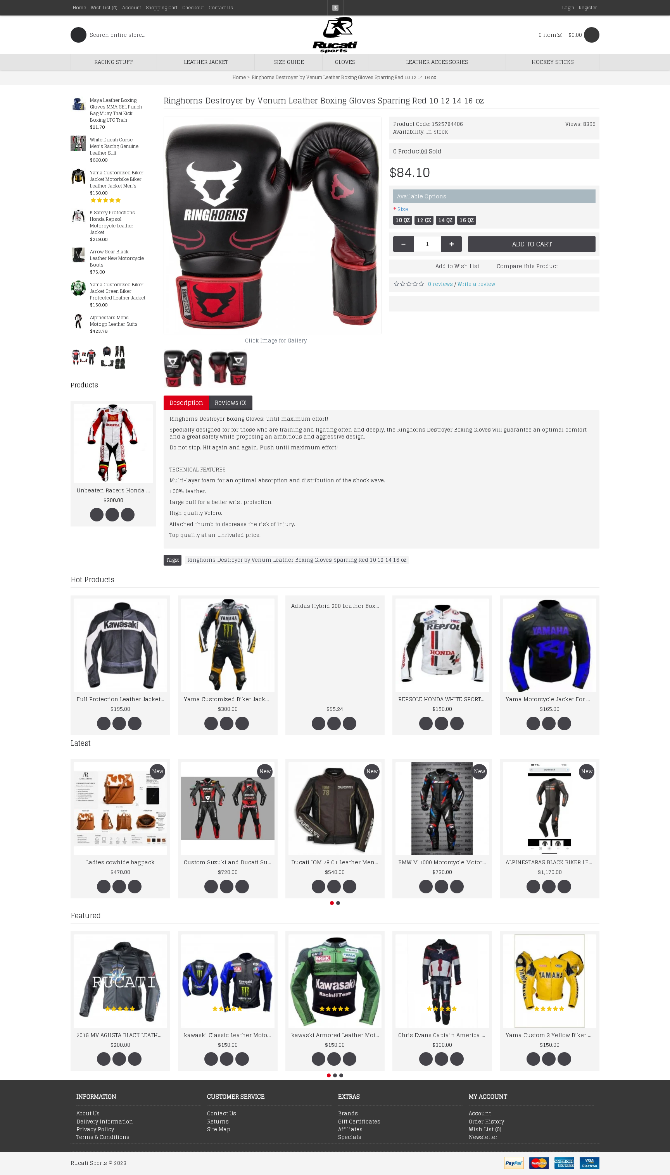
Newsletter (483, 1137)
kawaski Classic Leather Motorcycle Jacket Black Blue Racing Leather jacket (229, 1035)
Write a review (476, 284)
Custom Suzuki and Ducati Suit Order (229, 862)
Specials (349, 1137)
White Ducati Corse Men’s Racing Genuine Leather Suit (114, 146)
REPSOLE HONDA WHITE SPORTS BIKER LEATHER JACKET (443, 699)
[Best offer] (84, 357)
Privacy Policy (95, 1129)
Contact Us (221, 1113)
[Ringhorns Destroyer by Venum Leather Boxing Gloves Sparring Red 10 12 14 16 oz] (273, 225)
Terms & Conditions (103, 1137)
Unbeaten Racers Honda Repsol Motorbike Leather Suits (93, 490)
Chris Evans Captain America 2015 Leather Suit (443, 1035)
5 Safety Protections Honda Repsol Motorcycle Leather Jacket (112, 222)
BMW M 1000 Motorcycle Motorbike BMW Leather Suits (443, 862)
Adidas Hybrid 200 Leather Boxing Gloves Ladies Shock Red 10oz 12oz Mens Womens (336, 606)
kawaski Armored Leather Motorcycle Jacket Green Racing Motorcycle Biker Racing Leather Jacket (336, 1035)
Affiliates (350, 1129)
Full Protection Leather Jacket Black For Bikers (121, 699)
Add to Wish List (457, 266)
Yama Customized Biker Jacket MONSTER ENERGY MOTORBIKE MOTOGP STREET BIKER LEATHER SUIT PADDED (229, 699)
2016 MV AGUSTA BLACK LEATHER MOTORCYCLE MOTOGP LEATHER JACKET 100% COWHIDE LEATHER (121, 1035)
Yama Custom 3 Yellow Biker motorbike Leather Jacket (551, 1035)
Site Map (218, 1129)
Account (480, 1113)
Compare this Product (527, 266)
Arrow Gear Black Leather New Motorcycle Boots (117, 258)
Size (402, 209)
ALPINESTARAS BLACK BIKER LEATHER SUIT (551, 862)
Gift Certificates (359, 1121)
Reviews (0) (231, 402)
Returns (218, 1121)
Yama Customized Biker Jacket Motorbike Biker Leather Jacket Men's (116, 179)
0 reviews (440, 284)
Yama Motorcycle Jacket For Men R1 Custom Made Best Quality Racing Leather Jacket (551, 699)
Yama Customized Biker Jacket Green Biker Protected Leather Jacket (117, 291)
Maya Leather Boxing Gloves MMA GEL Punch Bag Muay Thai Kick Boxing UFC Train (116, 110)
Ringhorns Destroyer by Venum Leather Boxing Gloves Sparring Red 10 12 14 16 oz (297, 560)
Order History (486, 1121)
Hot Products (92, 579)
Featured (86, 915)
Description (186, 402)
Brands (348, 1113)
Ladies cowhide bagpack (120, 862)
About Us (88, 1113)
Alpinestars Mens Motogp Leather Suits (114, 321)
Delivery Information (104, 1121)
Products (84, 385)
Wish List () (485, 1129)
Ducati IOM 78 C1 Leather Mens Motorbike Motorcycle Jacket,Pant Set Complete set (336, 862)
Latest (81, 743)
